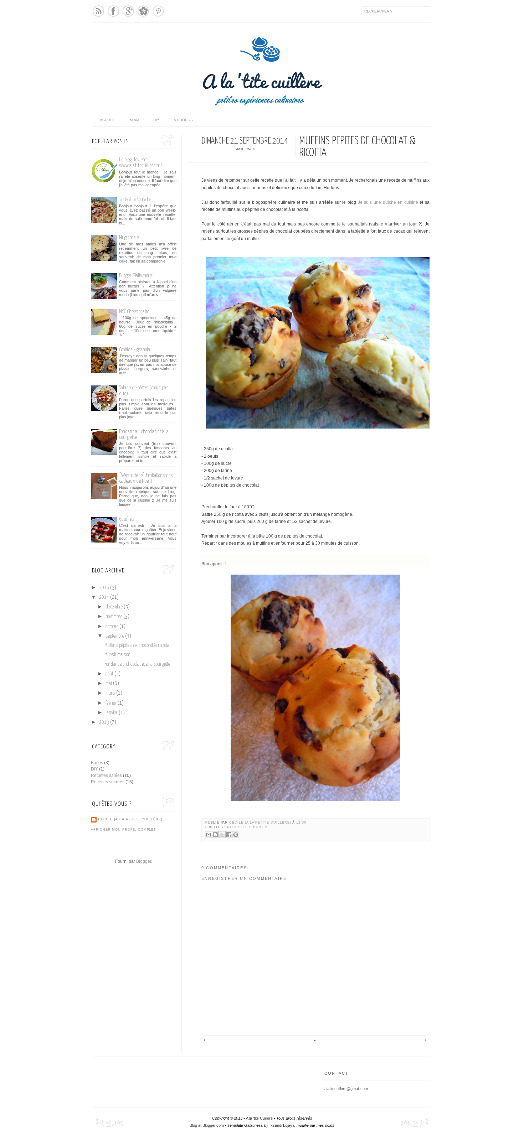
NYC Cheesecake (134, 311)
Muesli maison (117, 654)
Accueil (107, 120)
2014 (104, 597)
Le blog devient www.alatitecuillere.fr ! (140, 162)
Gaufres (126, 519)
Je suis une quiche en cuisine (388, 202)
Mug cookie (129, 237)
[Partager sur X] (222, 834)
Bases (97, 762)
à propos (183, 120)
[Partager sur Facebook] (228, 834)
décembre (115, 607)
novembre (114, 616)
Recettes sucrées (247, 827)
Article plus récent (206, 1040)
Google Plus (128, 11)
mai (109, 683)
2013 (104, 722)
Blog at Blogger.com (207, 1125)
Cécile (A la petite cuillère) (260, 822)
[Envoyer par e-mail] (208, 834)
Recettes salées (106, 775)
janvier (112, 712)
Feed (98, 11)
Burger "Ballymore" (136, 275)
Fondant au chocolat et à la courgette (137, 664)
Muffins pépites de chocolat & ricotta (136, 645)
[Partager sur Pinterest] (235, 834)
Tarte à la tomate (134, 199)
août (110, 673)
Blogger (143, 861)
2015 (104, 587)
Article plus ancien (423, 1040)
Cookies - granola (134, 349)
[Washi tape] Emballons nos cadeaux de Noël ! (146, 478)
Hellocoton (143, 11)
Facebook (113, 11)
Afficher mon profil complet (123, 829)
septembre (115, 636)
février (112, 703)
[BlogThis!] (215, 834)
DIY (156, 120)
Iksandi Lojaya (281, 1125)
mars (111, 693)
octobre (112, 626)
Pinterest (158, 11)
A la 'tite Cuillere (259, 1118)
